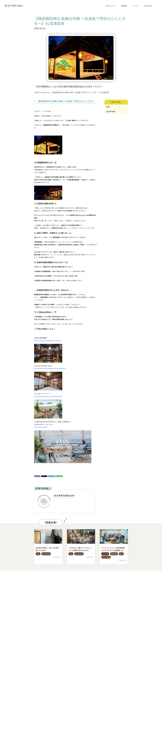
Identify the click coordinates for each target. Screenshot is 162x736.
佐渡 (108, 107)
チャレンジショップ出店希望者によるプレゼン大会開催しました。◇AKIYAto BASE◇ (113, 550)
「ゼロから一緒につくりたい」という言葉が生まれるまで (80, 549)
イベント (105, 554)
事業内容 (124, 6)
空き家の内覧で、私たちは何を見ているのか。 (47, 549)
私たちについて (111, 6)
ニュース (135, 6)
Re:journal (45, 92)
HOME (36, 92)
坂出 (38, 554)
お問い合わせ (148, 6)
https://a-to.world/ (40, 427)
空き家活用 (110, 111)
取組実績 (114, 554)
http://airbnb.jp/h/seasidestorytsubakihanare (50, 368)
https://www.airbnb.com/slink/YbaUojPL (48, 396)
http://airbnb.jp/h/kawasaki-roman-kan (47, 340)
